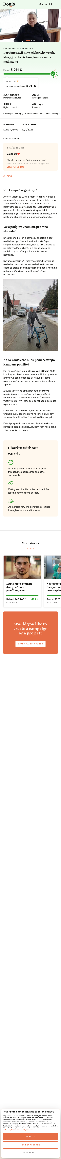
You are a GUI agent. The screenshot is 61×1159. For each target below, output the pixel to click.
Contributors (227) (34, 114)
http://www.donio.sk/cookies (19, 1130)
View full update (15, 167)
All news (7, 176)
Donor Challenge (52, 114)
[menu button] (56, 4)
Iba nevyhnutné (30, 1145)
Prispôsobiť (29, 1153)
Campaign (8, 114)
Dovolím (30, 1137)
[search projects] (50, 4)
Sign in (43, 4)
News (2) (19, 114)
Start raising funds (30, 644)
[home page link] (9, 4)
